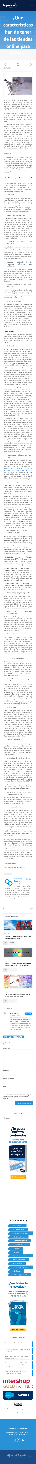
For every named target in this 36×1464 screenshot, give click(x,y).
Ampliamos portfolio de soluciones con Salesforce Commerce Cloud (16, 1372)
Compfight (20, 867)
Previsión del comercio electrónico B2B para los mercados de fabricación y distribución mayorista (17, 1365)
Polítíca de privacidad (25, 1457)
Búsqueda (18, 1113)
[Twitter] (30, 879)
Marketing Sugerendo (18, 879)
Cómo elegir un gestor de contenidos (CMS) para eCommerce (18, 469)
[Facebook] (27, 879)
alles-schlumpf (9, 867)
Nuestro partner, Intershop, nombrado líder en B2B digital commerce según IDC (17, 1357)
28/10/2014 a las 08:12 (15, 1015)
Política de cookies (18, 1459)
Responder (28, 1013)
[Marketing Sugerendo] (9, 886)
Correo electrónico (9, 1078)
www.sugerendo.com (23, 1409)
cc (24, 867)
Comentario (7, 1048)
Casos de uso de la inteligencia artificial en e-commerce (17, 1344)
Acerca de (7, 874)
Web (4, 1086)
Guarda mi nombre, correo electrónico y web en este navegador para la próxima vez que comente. (17, 1097)
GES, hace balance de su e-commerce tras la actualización (17, 1350)
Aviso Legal (15, 1457)
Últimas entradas (18, 874)
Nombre (6, 1071)
